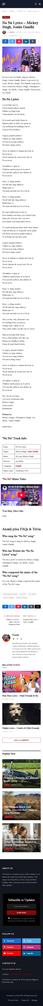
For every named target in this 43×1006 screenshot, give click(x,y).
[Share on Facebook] (5, 41)
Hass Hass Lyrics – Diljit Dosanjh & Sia (20, 695)
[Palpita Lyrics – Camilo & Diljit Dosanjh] (21, 714)
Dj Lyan (23, 594)
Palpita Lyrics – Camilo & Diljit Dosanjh (20, 728)
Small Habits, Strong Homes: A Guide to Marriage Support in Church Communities (20, 841)
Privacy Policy (22, 921)
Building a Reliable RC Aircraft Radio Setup (21, 779)
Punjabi (6, 17)
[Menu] (3, 4)
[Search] (39, 4)
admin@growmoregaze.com (21, 974)
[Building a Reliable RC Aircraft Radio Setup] (21, 773)
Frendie (12, 32)
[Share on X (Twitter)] (12, 41)
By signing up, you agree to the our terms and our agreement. (21, 919)
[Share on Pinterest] (19, 41)
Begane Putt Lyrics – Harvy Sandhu (31, 620)
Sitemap (34, 1000)
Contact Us (25, 1000)
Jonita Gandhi (32, 451)
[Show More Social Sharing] (38, 41)
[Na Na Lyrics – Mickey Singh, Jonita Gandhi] (21, 59)
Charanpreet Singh (10, 594)
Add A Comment (21, 740)
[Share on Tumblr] (33, 41)
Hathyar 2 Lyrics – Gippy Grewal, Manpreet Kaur (13, 622)
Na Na (6, 479)
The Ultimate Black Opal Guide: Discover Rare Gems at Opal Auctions (20, 810)
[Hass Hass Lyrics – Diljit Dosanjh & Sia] (21, 681)
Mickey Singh (22, 597)
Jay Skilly (32, 594)
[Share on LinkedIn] (26, 41)
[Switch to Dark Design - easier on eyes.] (35, 4)
